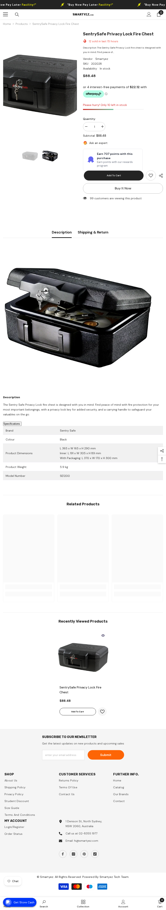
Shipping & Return (93, 232)
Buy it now (123, 188)
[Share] (159, 176)
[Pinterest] (84, 854)
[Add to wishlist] (102, 711)
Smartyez (101, 59)
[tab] (83, 451)
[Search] (17, 14)
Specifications (11, 423)
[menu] (5, 14)
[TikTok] (95, 854)
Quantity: (89, 119)
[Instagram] (73, 854)
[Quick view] (103, 635)
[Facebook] (63, 854)
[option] (40, 85)
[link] (151, 175)
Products (22, 24)
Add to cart (113, 175)
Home (7, 24)
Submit (105, 755)
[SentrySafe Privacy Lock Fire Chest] (83, 657)
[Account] (149, 14)
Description (62, 232)
